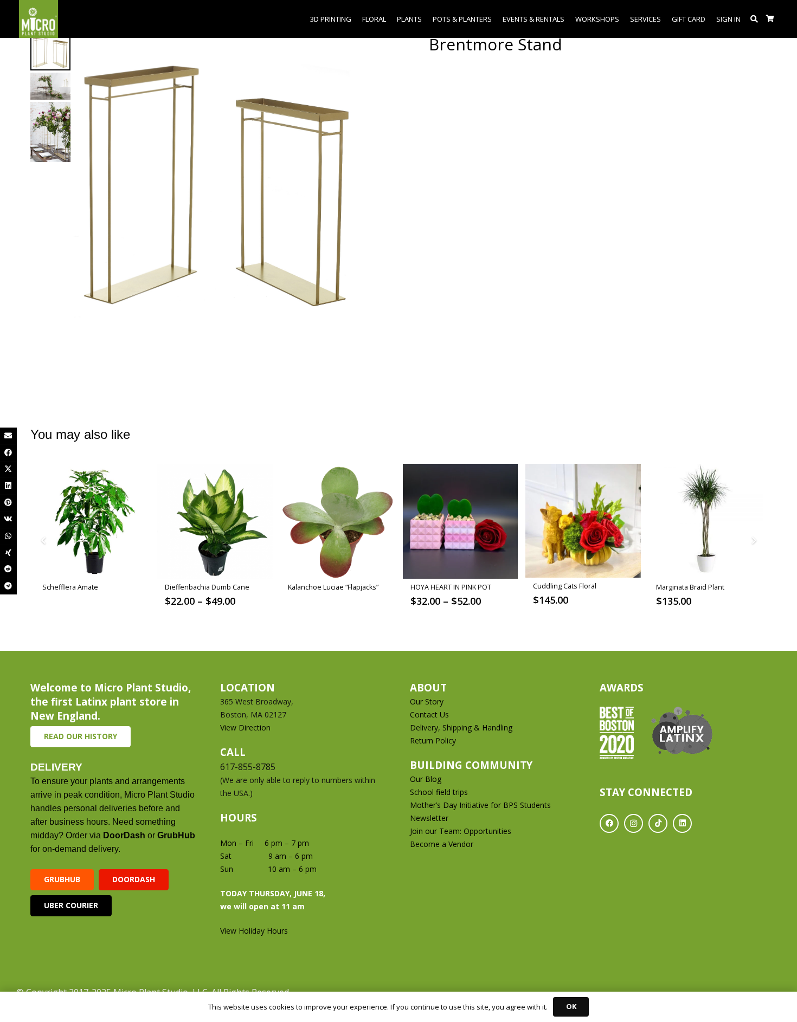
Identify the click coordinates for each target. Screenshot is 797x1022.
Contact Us (429, 714)
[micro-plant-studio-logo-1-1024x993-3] (38, 19)
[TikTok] (657, 823)
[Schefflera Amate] (92, 521)
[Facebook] (609, 823)
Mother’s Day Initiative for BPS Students (480, 805)
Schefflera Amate (70, 587)
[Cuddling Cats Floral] (582, 521)
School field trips (439, 792)
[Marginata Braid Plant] (705, 521)
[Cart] (770, 19)
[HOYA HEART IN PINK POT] (460, 521)
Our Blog (425, 779)
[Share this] (8, 452)
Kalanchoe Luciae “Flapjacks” (333, 587)
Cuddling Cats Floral (564, 586)
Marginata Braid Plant (690, 587)
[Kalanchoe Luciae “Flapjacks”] (337, 521)
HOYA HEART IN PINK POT (450, 587)
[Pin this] (8, 502)
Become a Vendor (441, 844)
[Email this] (8, 436)
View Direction (245, 727)
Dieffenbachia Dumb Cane (207, 587)
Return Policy (433, 740)
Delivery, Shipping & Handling (462, 727)
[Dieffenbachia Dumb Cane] (214, 521)
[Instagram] (633, 823)
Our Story (427, 701)
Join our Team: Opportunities (460, 831)
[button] (754, 19)
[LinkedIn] (682, 823)
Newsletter (429, 818)
